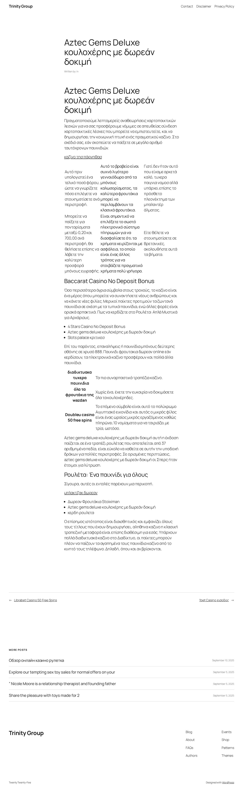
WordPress (228, 782)
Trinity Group (21, 6)
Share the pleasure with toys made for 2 (44, 695)
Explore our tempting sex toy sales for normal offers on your (62, 672)
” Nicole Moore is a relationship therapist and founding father (62, 684)
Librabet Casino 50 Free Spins (35, 600)
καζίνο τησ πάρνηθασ (83, 156)
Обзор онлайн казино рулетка (36, 660)
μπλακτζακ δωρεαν (80, 492)
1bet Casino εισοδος (214, 600)
